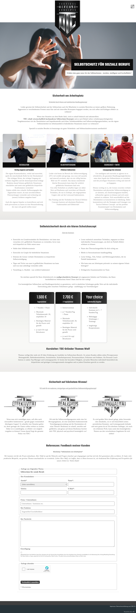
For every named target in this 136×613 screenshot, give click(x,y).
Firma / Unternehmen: (29, 500)
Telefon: (24, 489)
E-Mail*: (71, 489)
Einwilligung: (25, 549)
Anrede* (24, 480)
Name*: (71, 480)
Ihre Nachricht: (26, 519)
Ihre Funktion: (26, 508)
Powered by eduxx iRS (129, 611)
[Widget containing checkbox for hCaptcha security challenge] (36, 569)
